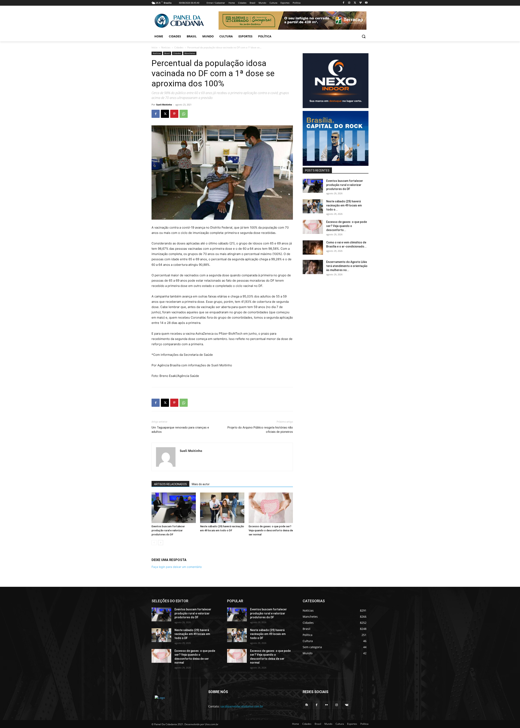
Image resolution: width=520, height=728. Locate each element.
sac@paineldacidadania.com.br (241, 706)
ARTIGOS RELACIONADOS (170, 484)
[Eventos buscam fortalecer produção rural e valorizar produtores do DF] (174, 508)
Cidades (178, 47)
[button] (363, 36)
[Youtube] (366, 3)
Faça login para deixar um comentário (177, 567)
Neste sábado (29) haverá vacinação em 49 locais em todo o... (344, 205)
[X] (355, 3)
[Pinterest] (174, 114)
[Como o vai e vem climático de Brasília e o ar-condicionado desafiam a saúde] (313, 247)
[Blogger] (307, 705)
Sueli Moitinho (164, 104)
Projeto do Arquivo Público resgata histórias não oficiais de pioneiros (260, 430)
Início (154, 47)
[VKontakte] (347, 705)
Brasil (167, 53)
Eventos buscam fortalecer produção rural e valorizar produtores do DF (168, 530)
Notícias (165, 47)
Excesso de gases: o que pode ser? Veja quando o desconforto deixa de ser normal (271, 530)
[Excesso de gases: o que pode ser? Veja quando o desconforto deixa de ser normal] (271, 508)
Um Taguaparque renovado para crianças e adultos (180, 430)
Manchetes (189, 53)
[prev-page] (154, 542)
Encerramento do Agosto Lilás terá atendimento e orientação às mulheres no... (346, 266)
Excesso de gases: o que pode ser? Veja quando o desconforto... (346, 226)
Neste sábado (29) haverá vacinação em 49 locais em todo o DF (192, 634)
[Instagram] (349, 3)
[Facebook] (343, 3)
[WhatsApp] (184, 114)
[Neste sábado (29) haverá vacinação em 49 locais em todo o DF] (222, 508)
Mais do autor (201, 484)
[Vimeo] (360, 3)
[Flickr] (326, 705)
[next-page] (160, 542)
